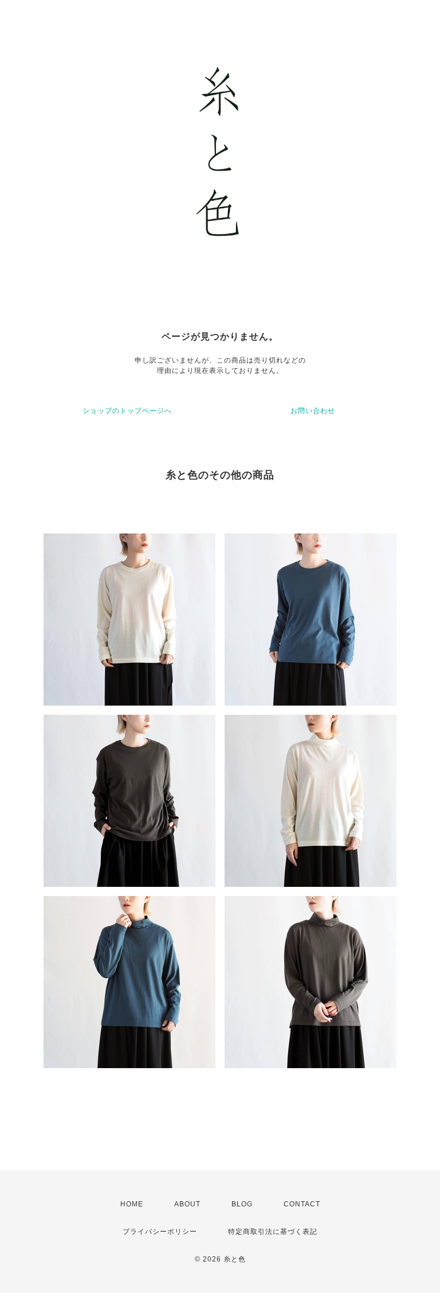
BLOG (242, 1204)
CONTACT (302, 1204)
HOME (131, 1204)
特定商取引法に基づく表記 (272, 1232)
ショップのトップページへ (127, 411)
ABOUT (187, 1204)
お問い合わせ (312, 411)
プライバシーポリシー (160, 1232)
